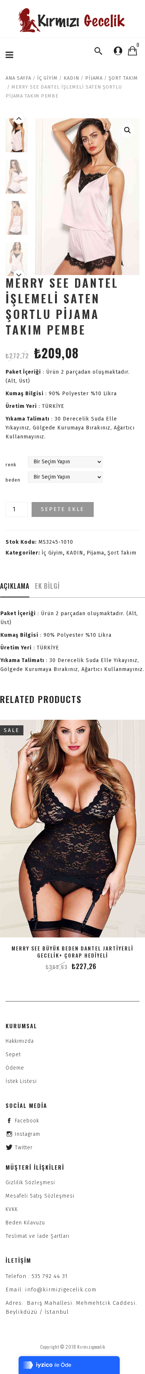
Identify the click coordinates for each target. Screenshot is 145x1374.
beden (13, 480)
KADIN (71, 78)
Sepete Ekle (62, 509)
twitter (24, 1147)
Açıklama (14, 586)
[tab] (14, 588)
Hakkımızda (20, 1041)
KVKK (12, 1209)
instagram (27, 1134)
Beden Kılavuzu (25, 1223)
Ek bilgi (47, 586)
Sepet (13, 1054)
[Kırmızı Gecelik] (72, 20)
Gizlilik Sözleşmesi (30, 1182)
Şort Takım (123, 78)
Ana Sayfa (18, 78)
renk (11, 464)
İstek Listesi (21, 1081)
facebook (27, 1121)
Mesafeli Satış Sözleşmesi (40, 1196)
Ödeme (15, 1068)
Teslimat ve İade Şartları (38, 1236)
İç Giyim (47, 78)
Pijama (94, 78)
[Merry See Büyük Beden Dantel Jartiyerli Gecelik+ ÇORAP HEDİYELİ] (72, 828)
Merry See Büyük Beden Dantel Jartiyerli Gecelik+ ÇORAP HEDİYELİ (72, 951)
